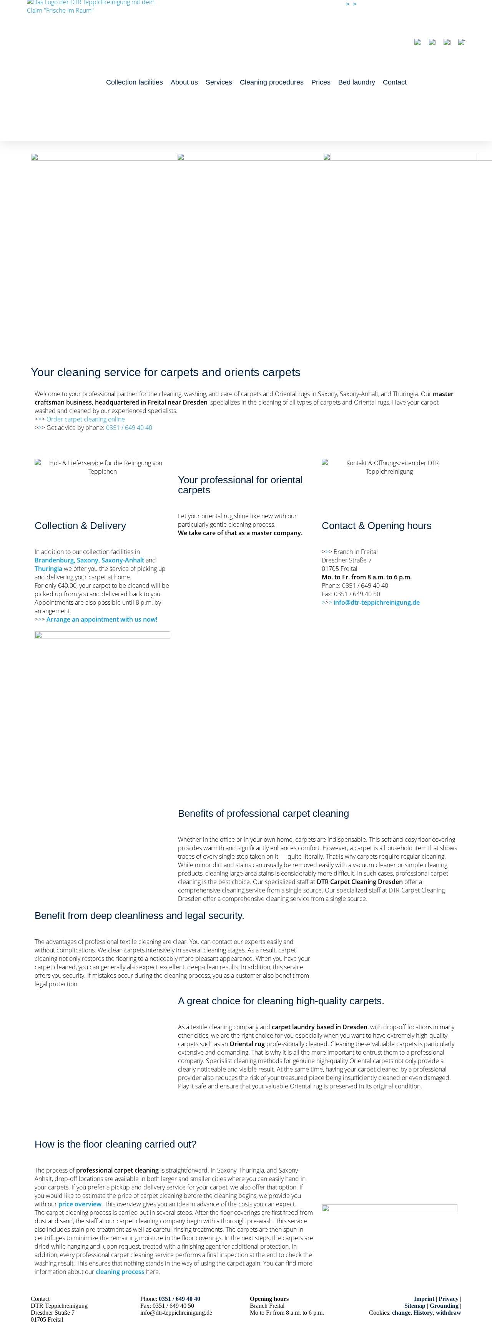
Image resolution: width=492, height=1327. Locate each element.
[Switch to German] (417, 42)
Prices (321, 82)
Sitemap (415, 1305)
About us (184, 82)
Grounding (444, 1305)
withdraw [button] (448, 1312)
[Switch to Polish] (432, 42)
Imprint (424, 1298)
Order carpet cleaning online (86, 419)
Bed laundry (356, 82)
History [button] (423, 1312)
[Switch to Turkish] (461, 42)
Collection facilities (134, 82)
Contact (395, 82)
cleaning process (120, 1271)
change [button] (401, 1312)
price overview (79, 1204)
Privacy (449, 1298)
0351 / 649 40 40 (381, 4)
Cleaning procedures (272, 82)
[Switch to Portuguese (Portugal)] (447, 42)
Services (219, 82)
